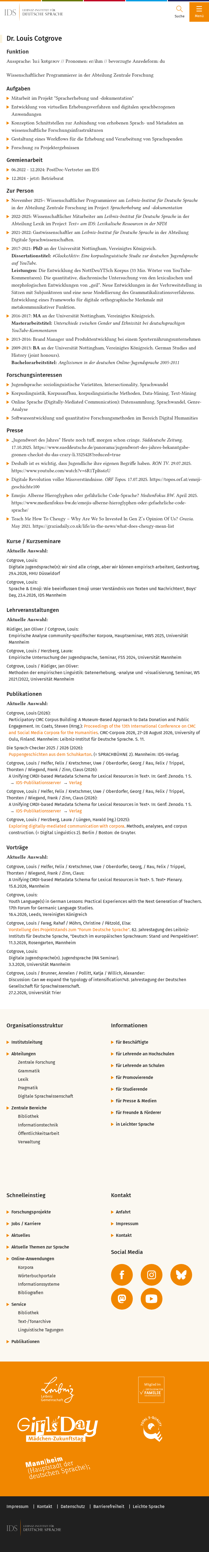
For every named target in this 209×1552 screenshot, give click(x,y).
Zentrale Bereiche (29, 1107)
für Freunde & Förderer (138, 1112)
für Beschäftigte (132, 1042)
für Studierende (131, 1089)
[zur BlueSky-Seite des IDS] (181, 1275)
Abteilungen (23, 1053)
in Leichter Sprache (135, 1124)
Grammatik (29, 1071)
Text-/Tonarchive (34, 1321)
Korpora (25, 1267)
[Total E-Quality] (151, 1429)
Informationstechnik (38, 1125)
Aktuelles (20, 1235)
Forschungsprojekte (31, 1212)
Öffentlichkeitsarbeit (38, 1133)
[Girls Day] (57, 1429)
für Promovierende (134, 1077)
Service (18, 1304)
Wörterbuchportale (37, 1275)
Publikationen (25, 1341)
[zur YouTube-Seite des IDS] (151, 1299)
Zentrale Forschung (36, 1062)
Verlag (75, 782)
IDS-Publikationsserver (38, 782)
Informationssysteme (39, 1284)
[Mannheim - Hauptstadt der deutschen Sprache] (57, 1468)
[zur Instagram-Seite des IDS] (151, 1275)
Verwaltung (29, 1141)
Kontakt (124, 1235)
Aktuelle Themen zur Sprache (40, 1247)
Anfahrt (123, 1212)
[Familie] (151, 1390)
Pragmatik (28, 1087)
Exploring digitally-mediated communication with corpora (66, 826)
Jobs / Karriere (26, 1223)
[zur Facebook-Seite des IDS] (122, 1275)
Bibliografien (30, 1292)
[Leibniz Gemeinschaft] (57, 1390)
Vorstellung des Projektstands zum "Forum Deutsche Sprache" (69, 929)
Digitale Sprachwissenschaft (45, 1096)
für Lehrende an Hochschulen (145, 1053)
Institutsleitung (26, 1042)
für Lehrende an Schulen (140, 1065)
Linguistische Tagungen (40, 1329)
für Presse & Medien (136, 1100)
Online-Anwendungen (32, 1258)
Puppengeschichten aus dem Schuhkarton (50, 754)
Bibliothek (28, 1116)
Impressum (127, 1223)
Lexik (23, 1079)
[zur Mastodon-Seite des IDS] (122, 1299)
